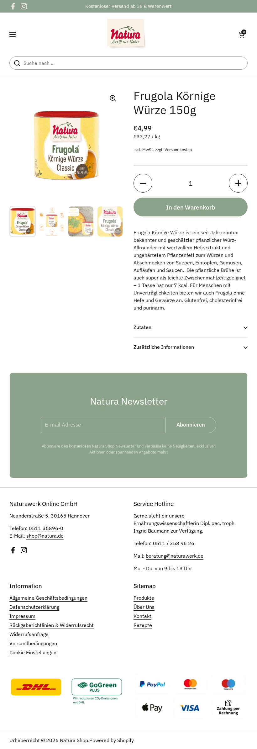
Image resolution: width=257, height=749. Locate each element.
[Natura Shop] (127, 34)
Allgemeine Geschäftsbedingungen (48, 598)
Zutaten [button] (142, 327)
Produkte (144, 598)
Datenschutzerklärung (34, 607)
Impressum (22, 616)
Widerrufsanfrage (29, 634)
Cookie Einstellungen (32, 652)
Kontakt (142, 616)
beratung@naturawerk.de (174, 556)
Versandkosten (178, 149)
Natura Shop (74, 740)
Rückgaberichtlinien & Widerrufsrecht (51, 625)
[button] (241, 34)
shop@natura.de (45, 536)
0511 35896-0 (46, 528)
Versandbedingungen (33, 643)
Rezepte (143, 625)
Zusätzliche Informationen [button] (164, 347)
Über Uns (144, 607)
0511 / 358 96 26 (173, 543)
